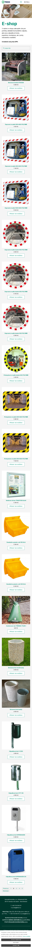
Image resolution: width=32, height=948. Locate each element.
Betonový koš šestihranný (16, 667)
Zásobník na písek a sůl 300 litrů (16, 584)
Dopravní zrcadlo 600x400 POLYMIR (16, 124)
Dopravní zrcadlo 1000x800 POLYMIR (16, 208)
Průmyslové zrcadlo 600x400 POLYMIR (16, 417)
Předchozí (5, 888)
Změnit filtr (7, 48)
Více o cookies (26, 936)
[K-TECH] (6, 2)
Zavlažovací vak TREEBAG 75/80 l (16, 626)
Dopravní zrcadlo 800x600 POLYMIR (16, 166)
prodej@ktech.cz (16, 907)
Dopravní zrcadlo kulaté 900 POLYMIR (16, 333)
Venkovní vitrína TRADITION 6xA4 (16, 500)
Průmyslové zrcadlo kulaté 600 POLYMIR (16, 375)
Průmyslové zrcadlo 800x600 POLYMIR (16, 459)
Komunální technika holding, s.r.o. (18, 922)
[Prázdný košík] (21, 2)
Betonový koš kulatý (16, 709)
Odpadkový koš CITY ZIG (16, 793)
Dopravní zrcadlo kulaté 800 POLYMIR (16, 291)
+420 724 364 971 (16, 905)
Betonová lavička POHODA (16, 82)
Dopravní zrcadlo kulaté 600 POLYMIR (16, 250)
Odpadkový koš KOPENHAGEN (16, 835)
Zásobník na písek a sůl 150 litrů (16, 542)
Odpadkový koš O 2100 (16, 751)
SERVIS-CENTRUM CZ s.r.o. (16, 919)
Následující (6, 891)
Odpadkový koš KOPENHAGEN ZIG (16, 876)
